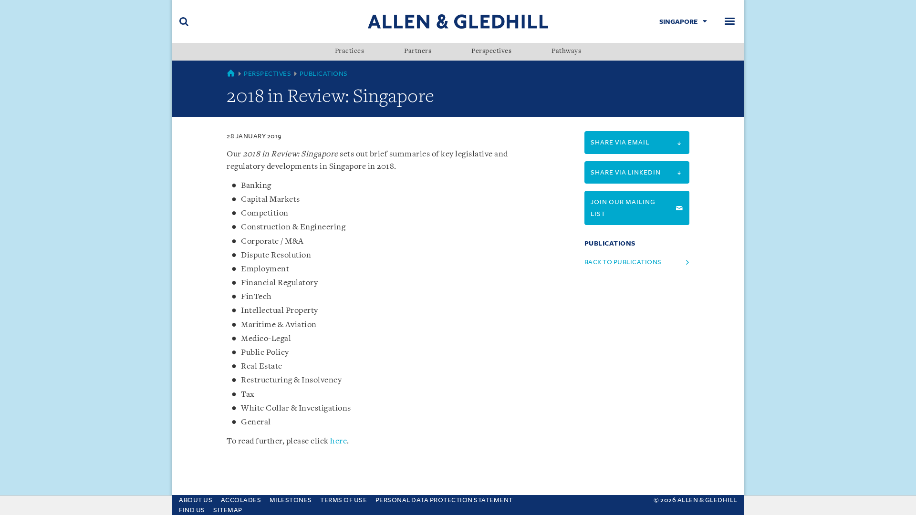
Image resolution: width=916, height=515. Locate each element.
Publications (324, 73)
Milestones (291, 500)
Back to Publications (623, 262)
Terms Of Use (343, 500)
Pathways (566, 51)
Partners (417, 51)
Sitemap (227, 510)
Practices (349, 51)
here (338, 441)
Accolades (241, 500)
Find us (192, 510)
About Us (195, 500)
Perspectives (491, 51)
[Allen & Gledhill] (458, 21)
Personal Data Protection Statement (444, 500)
